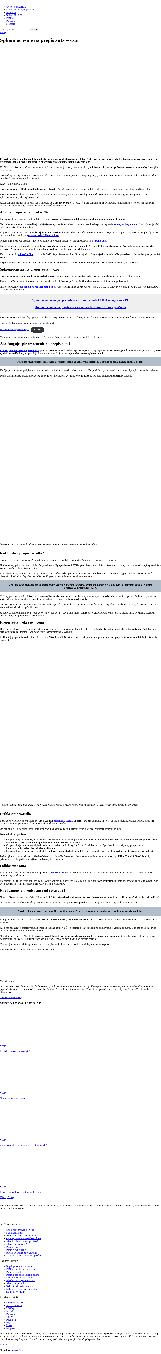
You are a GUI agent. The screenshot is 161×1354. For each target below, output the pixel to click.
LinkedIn (12, 997)
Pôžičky (10, 18)
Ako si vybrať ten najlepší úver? (22, 1241)
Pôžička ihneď (13, 1247)
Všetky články (7, 1197)
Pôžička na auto (14, 1272)
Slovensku (129, 872)
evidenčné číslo (25, 254)
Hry (8, 1322)
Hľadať (34, 29)
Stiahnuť (37, 330)
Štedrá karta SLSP (15, 1291)
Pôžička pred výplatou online (20, 1280)
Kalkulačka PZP (14, 15)
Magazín (10, 23)
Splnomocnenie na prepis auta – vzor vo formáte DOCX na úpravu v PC (80, 300)
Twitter (3, 997)
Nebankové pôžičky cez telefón (22, 1289)
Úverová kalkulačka (16, 6)
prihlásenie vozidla (63, 820)
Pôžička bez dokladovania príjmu (22, 1274)
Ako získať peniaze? (16, 1244)
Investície (11, 12)
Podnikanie (11, 1319)
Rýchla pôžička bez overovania (21, 1252)
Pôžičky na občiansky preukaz (21, 1269)
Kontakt (4, 1344)
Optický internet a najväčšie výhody (24, 1238)
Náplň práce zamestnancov (19, 1266)
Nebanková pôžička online (19, 1277)
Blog (19, 997)
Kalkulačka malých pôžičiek (20, 9)
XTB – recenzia (14, 1305)
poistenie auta (99, 240)
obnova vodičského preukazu (43, 235)
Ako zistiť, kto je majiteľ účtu (21, 1235)
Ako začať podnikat (16, 1283)
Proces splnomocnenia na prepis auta (19, 350)
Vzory (3, 32)
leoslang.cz (17, 1350)
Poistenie (10, 21)
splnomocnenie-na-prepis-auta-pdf (14, 330)
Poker (9, 1325)
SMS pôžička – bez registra (19, 1286)
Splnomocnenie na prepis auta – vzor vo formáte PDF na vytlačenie (80, 307)
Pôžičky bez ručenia (16, 1249)
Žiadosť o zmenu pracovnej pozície (23, 1255)
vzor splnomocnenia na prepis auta (37, 286)
